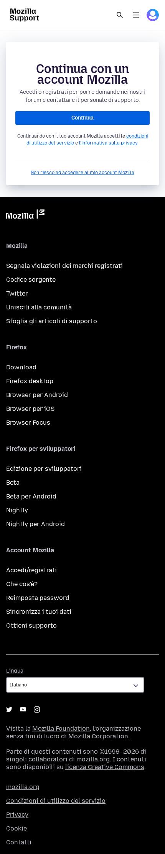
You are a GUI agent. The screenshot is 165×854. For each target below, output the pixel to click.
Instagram (37, 709)
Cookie (16, 828)
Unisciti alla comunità (39, 307)
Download (21, 367)
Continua (82, 118)
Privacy (17, 814)
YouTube (23, 709)
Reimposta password (37, 597)
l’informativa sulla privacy (108, 143)
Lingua (14, 671)
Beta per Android (31, 496)
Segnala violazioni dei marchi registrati (64, 265)
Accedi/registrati (31, 570)
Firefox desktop (29, 381)
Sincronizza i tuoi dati (38, 611)
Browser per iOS (30, 408)
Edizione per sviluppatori (44, 468)
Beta (13, 482)
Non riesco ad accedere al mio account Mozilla (82, 172)
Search (120, 15)
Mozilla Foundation (61, 728)
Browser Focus (28, 422)
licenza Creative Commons (104, 767)
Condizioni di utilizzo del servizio (56, 800)
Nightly (17, 510)
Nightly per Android (35, 524)
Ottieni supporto (31, 625)
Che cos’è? (22, 584)
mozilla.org (23, 787)
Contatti (18, 842)
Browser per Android (37, 395)
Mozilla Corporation (98, 736)
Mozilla (25, 215)
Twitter (17, 293)
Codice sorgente (31, 279)
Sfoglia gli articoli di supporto (51, 321)
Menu (136, 15)
